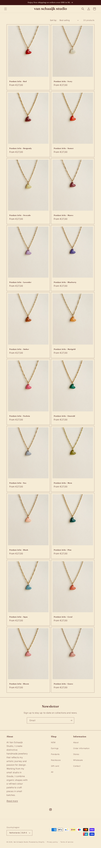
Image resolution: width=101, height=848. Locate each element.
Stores (76, 754)
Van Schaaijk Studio (21, 842)
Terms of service (66, 842)
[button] (5, 9)
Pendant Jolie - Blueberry (65, 282)
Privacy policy (52, 842)
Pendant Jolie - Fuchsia (19, 416)
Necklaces (56, 760)
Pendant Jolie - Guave (63, 684)
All (52, 772)
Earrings (55, 748)
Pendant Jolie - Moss (63, 483)
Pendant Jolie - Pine (63, 550)
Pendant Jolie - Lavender (20, 282)
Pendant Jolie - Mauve (63, 215)
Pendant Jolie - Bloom (19, 684)
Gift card (55, 766)
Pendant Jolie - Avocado (20, 215)
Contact (76, 766)
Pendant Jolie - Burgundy (20, 148)
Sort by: (53, 20)
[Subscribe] (71, 720)
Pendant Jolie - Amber (19, 349)
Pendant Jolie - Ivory (63, 81)
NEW (53, 742)
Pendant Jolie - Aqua (18, 617)
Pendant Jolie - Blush (18, 550)
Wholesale (78, 760)
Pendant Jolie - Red (18, 81)
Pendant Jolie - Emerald (64, 416)
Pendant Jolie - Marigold (64, 349)
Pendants (55, 754)
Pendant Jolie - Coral (63, 617)
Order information (81, 748)
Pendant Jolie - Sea (17, 483)
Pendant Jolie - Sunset (64, 148)
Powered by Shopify (36, 842)
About (76, 742)
